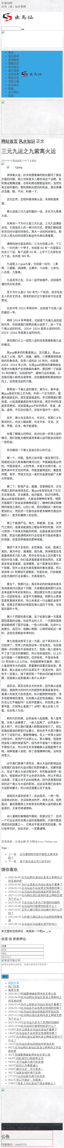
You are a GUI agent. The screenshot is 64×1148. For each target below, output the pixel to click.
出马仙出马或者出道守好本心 (39, 924)
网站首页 (9, 141)
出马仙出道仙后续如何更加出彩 (41, 891)
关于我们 (13, 91)
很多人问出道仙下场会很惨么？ (37, 1083)
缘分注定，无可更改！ (30, 1069)
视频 (11, 88)
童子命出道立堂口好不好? (35, 861)
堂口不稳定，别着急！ (30, 1079)
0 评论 (33, 160)
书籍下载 (13, 81)
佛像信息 (13, 63)
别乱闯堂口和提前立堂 (30, 1058)
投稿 (11, 95)
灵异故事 (13, 74)
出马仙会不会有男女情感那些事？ (42, 888)
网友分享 (13, 77)
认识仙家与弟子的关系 (31, 1076)
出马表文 (13, 84)
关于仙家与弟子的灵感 (30, 1061)
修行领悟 (13, 70)
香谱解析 (13, 59)
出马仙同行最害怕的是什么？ (39, 906)
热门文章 (13, 986)
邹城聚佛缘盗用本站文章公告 (38, 993)
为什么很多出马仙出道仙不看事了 (42, 884)
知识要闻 (13, 56)
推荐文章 (13, 990)
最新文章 (13, 982)
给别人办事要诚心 (27, 1065)
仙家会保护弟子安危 (28, 1072)
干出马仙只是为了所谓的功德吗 (41, 902)
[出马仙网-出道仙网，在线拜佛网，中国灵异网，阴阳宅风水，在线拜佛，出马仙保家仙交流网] (18, 21)
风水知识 (13, 66)
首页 (11, 52)
